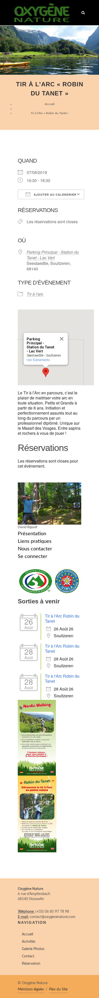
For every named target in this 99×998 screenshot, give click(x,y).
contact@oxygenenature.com (52, 917)
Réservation (31, 963)
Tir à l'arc (35, 294)
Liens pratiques (35, 541)
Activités (28, 941)
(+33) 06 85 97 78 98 (52, 911)
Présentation (32, 533)
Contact (28, 956)
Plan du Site (58, 989)
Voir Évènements (38, 360)
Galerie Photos (33, 949)
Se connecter (32, 556)
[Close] (62, 339)
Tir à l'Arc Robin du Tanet (62, 618)
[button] (45, 372)
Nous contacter (35, 548)
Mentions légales (31, 989)
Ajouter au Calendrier (54, 194)
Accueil (50, 104)
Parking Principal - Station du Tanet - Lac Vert (53, 255)
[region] (49, 50)
